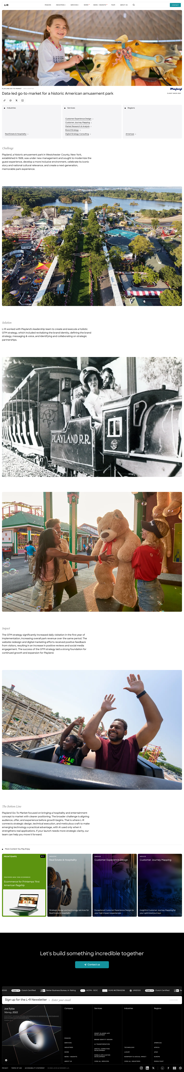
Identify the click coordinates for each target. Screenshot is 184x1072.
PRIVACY (5, 1068)
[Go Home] (6, 5)
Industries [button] (128, 1008)
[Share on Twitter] (16, 100)
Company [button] (68, 1008)
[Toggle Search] (134, 5)
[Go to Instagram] (141, 1069)
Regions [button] (157, 1008)
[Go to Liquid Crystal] (162, 1068)
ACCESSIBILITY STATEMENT (35, 1068)
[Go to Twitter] (153, 1069)
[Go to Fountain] (168, 1068)
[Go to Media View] (174, 1068)
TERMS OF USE (16, 1068)
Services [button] (98, 1008)
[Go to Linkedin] (147, 1069)
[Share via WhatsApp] (10, 100)
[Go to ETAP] (180, 1068)
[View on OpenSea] (6, 1060)
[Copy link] (4, 100)
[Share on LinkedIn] (22, 100)
